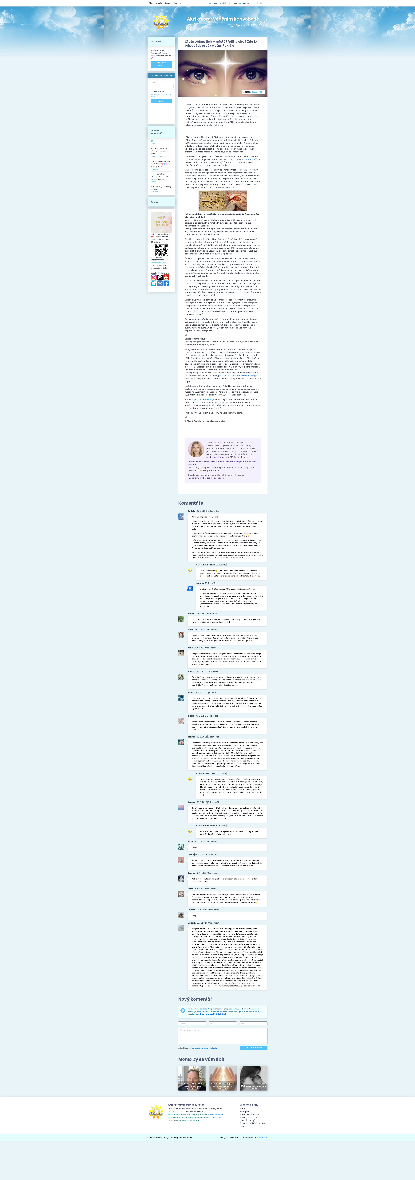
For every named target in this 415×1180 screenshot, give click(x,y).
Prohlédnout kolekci (161, 64)
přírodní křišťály (251, 159)
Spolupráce (245, 1111)
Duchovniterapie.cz (216, 1114)
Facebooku (218, 478)
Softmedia (263, 1137)
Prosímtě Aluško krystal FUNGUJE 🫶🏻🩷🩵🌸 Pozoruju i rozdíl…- (161, 165)
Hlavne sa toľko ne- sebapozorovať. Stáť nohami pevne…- (159, 178)
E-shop (215, 3)
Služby (224, 3)
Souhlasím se (161, 94)
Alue (151, 3)
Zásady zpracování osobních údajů (249, 1119)
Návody (254, 92)
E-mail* (154, 82)
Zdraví (168, 3)
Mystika (159, 3)
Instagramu (193, 478)
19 (263, 92)
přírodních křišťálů (203, 399)
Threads (206, 478)
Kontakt (243, 1108)
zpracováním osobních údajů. (204, 1048)
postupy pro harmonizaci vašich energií (237, 375)
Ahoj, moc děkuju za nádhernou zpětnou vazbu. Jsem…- (159, 152)
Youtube (245, 3)
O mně (234, 3)
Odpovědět (213, 511)
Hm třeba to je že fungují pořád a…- (161, 189)
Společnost (178, 3)
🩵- (155, 142)
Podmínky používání (249, 1114)
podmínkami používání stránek (211, 1014)
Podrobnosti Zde (158, 263)
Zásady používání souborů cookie (253, 1124)
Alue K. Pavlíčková (214, 442)
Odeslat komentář (253, 1047)
